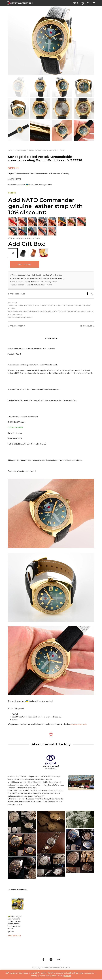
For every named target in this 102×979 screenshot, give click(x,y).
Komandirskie (19, 317)
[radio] (12, 253)
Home (10, 150)
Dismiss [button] (67, 975)
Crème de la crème (25, 305)
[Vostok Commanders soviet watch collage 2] (80, 861)
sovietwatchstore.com (51, 968)
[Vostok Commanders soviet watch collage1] (51, 865)
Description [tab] (51, 338)
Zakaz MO (19, 314)
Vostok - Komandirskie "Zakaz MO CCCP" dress (46, 150)
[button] (75, 3)
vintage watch (80, 311)
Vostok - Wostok (78, 305)
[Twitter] (92, 294)
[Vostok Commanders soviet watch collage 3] (22, 844)
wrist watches (20, 150)
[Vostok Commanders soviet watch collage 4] (80, 839)
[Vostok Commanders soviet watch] (22, 867)
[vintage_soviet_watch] (51, 821)
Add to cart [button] (14, 936)
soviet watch (67, 311)
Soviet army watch (53, 311)
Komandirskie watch (21, 311)
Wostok (11, 314)
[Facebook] (88, 294)
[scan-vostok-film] (80, 819)
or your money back (78, 724)
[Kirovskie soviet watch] (22, 822)
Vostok (90, 311)
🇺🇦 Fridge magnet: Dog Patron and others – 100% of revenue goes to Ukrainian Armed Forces (15, 922)
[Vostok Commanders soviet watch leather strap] (51, 843)
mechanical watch (37, 311)
